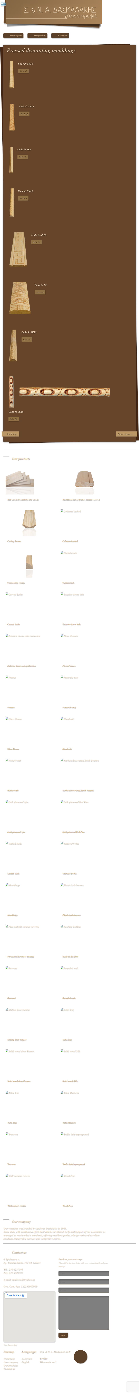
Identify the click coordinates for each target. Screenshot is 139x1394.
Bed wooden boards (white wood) (22, 499)
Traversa (11, 1164)
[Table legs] (29, 1104)
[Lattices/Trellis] (84, 854)
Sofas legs (67, 1039)
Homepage (9, 1358)
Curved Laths (13, 624)
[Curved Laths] (29, 605)
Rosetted (11, 998)
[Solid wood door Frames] (29, 1062)
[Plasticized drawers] (84, 896)
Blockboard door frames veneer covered (81, 499)
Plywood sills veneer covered (20, 956)
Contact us (62, 35)
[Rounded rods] (84, 979)
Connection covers (16, 582)
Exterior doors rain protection (21, 665)
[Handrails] (84, 730)
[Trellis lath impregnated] (84, 1145)
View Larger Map (10, 1344)
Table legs (12, 434)
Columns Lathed (70, 541)
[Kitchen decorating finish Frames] (84, 771)
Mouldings (12, 914)
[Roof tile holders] (84, 937)
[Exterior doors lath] (84, 605)
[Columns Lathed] (84, 522)
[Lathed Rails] (29, 854)
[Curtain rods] (84, 564)
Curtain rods (68, 582)
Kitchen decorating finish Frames (78, 790)
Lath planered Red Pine (73, 831)
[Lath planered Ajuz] (29, 813)
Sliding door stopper (16, 1039)
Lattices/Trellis (69, 873)
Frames (10, 707)
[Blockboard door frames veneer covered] (84, 481)
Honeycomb (12, 790)
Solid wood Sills (69, 1081)
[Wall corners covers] (29, 1187)
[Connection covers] (29, 564)
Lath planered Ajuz (16, 831)
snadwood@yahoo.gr (23, 1279)
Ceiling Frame (14, 541)
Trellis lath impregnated (73, 1164)
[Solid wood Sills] (84, 1062)
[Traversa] (29, 1145)
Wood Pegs (67, 1205)
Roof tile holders (70, 956)
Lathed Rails (13, 873)
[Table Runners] (84, 1104)
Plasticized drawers (71, 914)
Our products (40, 35)
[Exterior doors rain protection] (29, 647)
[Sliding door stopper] (29, 1020)
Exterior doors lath (71, 624)
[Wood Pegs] (84, 1187)
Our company (16, 35)
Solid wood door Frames (18, 1081)
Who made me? (48, 1361)
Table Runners (69, 1122)
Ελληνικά (26, 1358)
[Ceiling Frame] (29, 522)
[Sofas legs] (84, 1020)
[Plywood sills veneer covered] (29, 937)
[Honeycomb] (29, 771)
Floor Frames (125, 434)
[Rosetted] (29, 979)
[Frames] (29, 688)
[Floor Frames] (84, 647)
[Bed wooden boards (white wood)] (29, 481)
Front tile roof (69, 707)
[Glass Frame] (29, 730)
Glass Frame (13, 748)
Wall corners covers (16, 1205)
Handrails (67, 748)
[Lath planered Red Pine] (84, 813)
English (25, 1361)
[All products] (129, 51)
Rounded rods (68, 998)
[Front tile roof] (84, 688)
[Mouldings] (29, 896)
